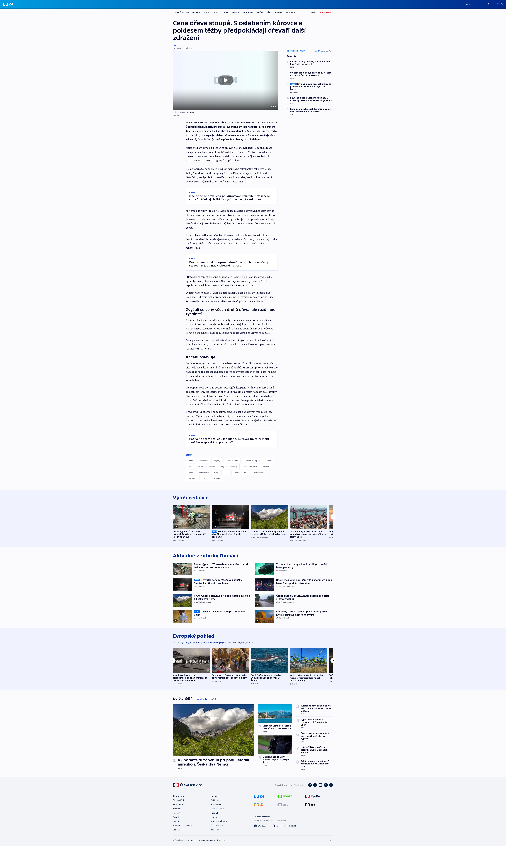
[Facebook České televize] (315, 785)
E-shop (176, 821)
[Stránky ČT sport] (285, 796)
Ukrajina (196, 12)
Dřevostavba (258, 472)
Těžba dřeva (204, 472)
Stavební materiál (250, 466)
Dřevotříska (192, 479)
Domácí (216, 12)
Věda (269, 12)
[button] (225, 80)
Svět (226, 12)
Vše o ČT (176, 829)
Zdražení (265, 466)
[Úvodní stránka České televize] (187, 785)
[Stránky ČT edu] (310, 804)
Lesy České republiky (228, 466)
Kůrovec (199, 466)
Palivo (205, 479)
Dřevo (268, 460)
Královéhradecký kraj (252, 460)
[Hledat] (489, 4)
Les (189, 466)
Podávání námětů (219, 821)
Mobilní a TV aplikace (182, 825)
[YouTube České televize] (320, 785)
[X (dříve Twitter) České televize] (326, 785)
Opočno (212, 466)
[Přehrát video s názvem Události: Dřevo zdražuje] (225, 80)
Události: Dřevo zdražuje (183, 112)
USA (245, 472)
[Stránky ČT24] (259, 796)
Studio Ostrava (217, 808)
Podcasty (290, 12)
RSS (331, 840)
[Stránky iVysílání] (312, 796)
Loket (226, 472)
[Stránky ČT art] (283, 804)
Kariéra (214, 817)
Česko (236, 472)
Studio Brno (216, 804)
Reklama (215, 800)
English (192, 840)
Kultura (278, 12)
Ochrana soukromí (205, 840)
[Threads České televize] (331, 785)
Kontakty (215, 829)
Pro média (215, 796)
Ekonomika (248, 12)
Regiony (235, 12)
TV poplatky (178, 804)
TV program (178, 796)
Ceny (216, 472)
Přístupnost (221, 840)
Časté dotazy (217, 825)
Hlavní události (182, 12)
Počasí (260, 12)
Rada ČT (214, 812)
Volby (206, 12)
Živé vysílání (178, 800)
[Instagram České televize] (310, 785)
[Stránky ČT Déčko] (258, 804)
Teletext (177, 808)
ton (174, 45)
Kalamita (216, 479)
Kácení (190, 472)
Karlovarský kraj (232, 460)
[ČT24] (8, 4)
